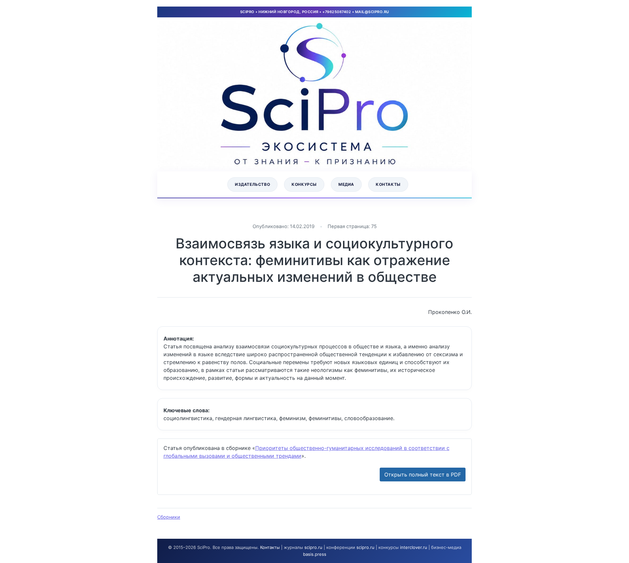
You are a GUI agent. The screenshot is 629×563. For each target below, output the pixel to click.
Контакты (388, 184)
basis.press (314, 554)
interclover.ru (413, 547)
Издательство (252, 184)
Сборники (168, 517)
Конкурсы (304, 184)
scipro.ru (313, 547)
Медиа (346, 184)
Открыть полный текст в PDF (422, 474)
